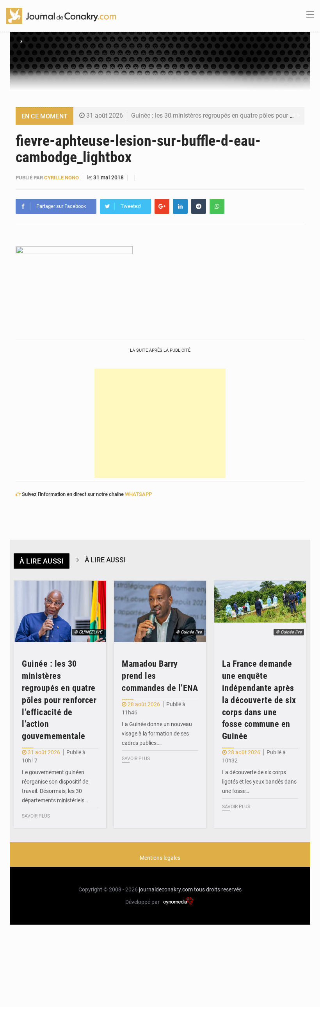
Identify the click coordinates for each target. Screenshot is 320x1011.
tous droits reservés (218, 889)
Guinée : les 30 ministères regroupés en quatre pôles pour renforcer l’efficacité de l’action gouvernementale (59, 700)
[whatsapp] (217, 206)
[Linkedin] (180, 206)
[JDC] (61, 15)
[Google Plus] (162, 206)
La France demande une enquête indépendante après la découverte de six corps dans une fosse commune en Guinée (259, 700)
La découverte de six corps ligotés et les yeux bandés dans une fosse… (259, 781)
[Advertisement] (160, 423)
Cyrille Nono (61, 178)
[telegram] (198, 206)
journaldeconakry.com (166, 889)
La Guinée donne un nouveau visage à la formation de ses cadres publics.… (157, 733)
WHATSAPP (138, 494)
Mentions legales (160, 858)
